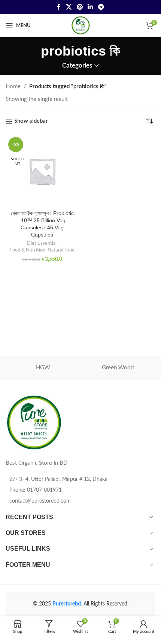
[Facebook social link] (59, 7)
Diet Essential (42, 243)
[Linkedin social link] (90, 7)
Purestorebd (66, 604)
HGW (43, 367)
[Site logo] (80, 25)
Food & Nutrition (27, 250)
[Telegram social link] (100, 7)
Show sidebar (31, 121)
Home (13, 86)
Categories (77, 66)
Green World (118, 367)
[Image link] (34, 422)
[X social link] (68, 7)
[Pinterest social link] (79, 7)
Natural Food (61, 250)
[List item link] (80, 490)
